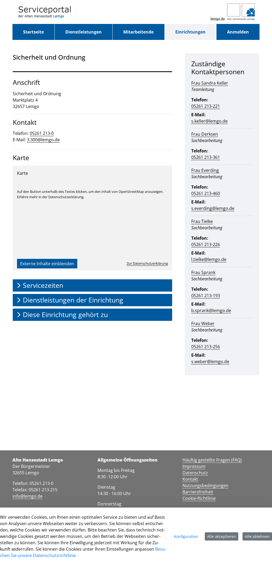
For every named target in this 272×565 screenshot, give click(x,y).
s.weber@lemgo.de (210, 361)
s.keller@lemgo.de (209, 121)
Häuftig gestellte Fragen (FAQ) (212, 460)
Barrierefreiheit (197, 492)
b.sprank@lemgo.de (211, 310)
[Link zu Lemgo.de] (233, 12)
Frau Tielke (202, 221)
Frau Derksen (204, 134)
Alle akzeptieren (221, 536)
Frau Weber (203, 323)
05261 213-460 (205, 193)
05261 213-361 (205, 157)
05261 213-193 (205, 295)
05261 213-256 (205, 347)
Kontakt (190, 479)
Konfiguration (186, 536)
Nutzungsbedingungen (205, 485)
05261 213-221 (205, 106)
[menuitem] (33, 32)
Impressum (193, 466)
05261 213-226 (205, 244)
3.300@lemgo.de (43, 140)
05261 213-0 (42, 133)
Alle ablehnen (257, 536)
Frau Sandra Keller (209, 83)
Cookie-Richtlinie (199, 498)
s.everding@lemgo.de (212, 208)
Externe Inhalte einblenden (47, 264)
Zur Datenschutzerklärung (147, 263)
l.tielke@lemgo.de (208, 259)
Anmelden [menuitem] (238, 32)
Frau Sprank (203, 272)
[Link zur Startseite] (46, 12)
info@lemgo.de (27, 496)
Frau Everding (205, 170)
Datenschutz (195, 473)
